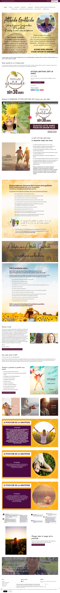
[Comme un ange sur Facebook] (21, 581)
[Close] (59, 588)
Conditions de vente (4, 583)
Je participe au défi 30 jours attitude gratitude (12, 349)
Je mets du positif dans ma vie (38, 544)
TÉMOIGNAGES (30, 7)
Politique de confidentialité (5, 582)
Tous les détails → (33, 85)
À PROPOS (10, 7)
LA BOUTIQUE (16, 7)
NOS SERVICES (23, 7)
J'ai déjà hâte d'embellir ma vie (9, 392)
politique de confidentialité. (20, 587)
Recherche (3, 581)
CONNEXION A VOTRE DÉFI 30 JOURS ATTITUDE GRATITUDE (45, 7)
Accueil (5, 7)
